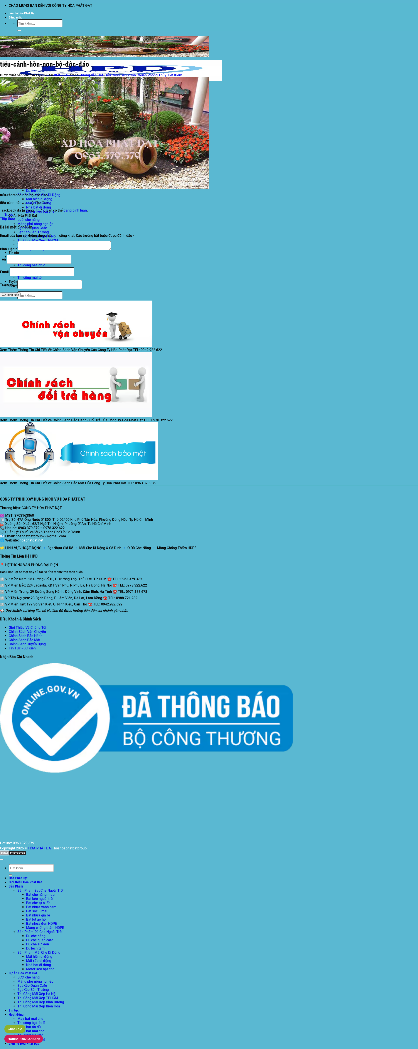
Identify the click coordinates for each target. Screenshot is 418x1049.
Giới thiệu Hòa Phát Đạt (25, 882)
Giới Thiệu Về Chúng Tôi (27, 627)
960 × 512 (61, 75)
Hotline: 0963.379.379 (24, 1039)
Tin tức (14, 253)
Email (4, 272)
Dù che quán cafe (39, 940)
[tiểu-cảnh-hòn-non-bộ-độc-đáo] (104, 187)
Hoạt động (16, 1014)
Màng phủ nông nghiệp (35, 224)
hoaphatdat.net (31, 540)
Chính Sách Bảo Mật (24, 640)
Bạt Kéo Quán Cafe (32, 228)
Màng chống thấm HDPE (45, 928)
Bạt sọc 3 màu (37, 911)
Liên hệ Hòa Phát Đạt (22, 13)
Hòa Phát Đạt (18, 878)
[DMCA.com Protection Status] (13, 854)
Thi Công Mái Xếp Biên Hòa (38, 1006)
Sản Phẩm (16, 886)
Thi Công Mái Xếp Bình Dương (40, 1002)
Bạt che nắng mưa (40, 895)
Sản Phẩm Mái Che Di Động (38, 952)
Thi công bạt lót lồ (31, 265)
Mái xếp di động (38, 961)
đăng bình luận (75, 210)
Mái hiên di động (39, 199)
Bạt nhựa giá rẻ (38, 915)
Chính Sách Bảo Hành (25, 636)
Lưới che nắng (28, 220)
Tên (3, 259)
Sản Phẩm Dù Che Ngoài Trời (39, 932)
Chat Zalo (15, 1029)
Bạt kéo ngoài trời (40, 899)
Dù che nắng (36, 936)
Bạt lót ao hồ (36, 919)
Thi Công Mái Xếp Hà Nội (36, 994)
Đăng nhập (15, 17)
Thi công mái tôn (30, 278)
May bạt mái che (30, 1019)
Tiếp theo (9, 219)
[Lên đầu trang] (1, 859)
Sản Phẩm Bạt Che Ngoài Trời (40, 890)
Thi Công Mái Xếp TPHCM (37, 240)
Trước (6, 214)
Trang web (8, 284)
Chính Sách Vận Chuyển (27, 632)
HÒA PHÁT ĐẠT (40, 848)
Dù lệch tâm (35, 191)
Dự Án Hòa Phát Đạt (23, 215)
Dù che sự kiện (37, 944)
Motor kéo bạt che (40, 969)
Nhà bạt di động (38, 207)
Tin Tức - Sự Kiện (22, 648)
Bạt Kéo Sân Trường (33, 232)
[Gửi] (19, 30)
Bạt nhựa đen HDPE (41, 923)
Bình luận (8, 249)
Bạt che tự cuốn (38, 903)
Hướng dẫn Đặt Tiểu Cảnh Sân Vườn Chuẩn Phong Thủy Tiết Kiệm (130, 75)
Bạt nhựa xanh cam (41, 907)
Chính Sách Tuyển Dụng (27, 644)
